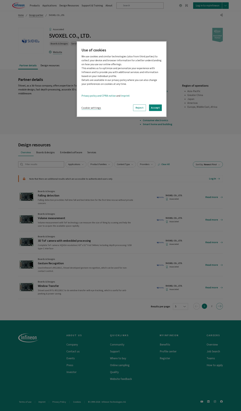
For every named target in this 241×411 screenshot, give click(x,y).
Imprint (125, 96)
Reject (140, 108)
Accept (155, 108)
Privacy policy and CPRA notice (98, 96)
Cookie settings (91, 108)
